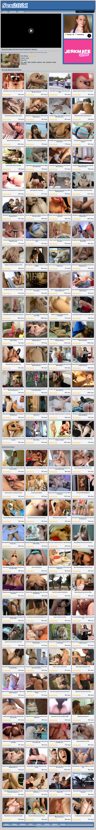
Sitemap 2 (54, 824)
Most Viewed (13, 11)
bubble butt (24, 63)
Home (4, 11)
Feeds (38, 824)
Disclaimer (22, 824)
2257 (31, 824)
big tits (54, 62)
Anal (27, 58)
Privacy (14, 824)
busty (25, 62)
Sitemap (47, 824)
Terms (6, 824)
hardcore (39, 62)
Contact (63, 824)
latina (29, 62)
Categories (21, 11)
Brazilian (33, 62)
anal (44, 62)
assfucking (49, 62)
